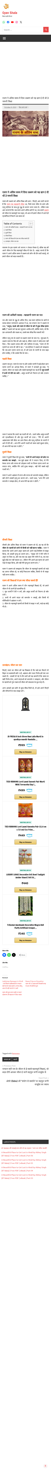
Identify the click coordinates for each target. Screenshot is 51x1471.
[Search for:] (22, 29)
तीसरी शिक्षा (8, 236)
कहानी (15, 1059)
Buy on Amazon (25, 752)
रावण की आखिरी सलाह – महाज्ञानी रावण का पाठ (18, 227)
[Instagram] (16, 22)
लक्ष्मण (46, 210)
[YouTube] (12, 22)
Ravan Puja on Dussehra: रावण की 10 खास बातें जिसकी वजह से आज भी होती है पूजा (36, 983)
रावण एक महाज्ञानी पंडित (15, 204)
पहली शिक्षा (8, 230)
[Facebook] (8, 22)
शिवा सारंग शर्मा (23, 107)
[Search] (46, 29)
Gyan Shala (9, 12)
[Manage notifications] (45, 1466)
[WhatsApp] (3, 22)
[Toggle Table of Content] (29, 224)
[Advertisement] (25, 70)
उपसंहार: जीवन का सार (12, 241)
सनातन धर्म (7, 1059)
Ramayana (16, 1053)
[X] (20, 22)
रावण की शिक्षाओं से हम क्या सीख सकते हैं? (17, 238)
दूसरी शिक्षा (8, 233)
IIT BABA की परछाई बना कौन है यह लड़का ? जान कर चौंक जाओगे (24, 1148)
